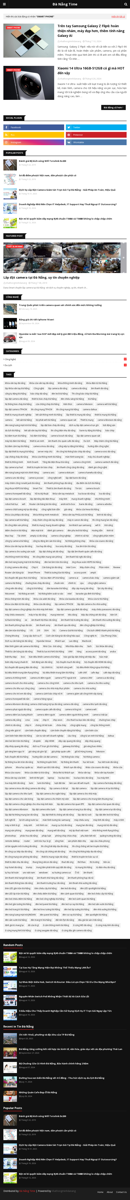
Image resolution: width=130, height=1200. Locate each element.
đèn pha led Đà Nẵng (78, 530)
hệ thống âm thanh (70, 762)
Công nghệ (65, 359)
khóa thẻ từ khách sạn (63, 772)
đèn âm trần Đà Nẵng (15, 630)
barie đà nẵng (85, 504)
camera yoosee (36, 477)
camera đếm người (46, 714)
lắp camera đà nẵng (57, 388)
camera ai (73, 577)
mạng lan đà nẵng (84, 825)
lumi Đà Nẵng (43, 783)
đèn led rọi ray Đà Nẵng (72, 904)
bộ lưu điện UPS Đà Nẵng (52, 577)
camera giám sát (111, 577)
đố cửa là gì (33, 925)
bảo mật (104, 656)
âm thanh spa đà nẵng (65, 625)
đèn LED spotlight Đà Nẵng (93, 888)
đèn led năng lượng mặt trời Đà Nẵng (22, 562)
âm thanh (87, 872)
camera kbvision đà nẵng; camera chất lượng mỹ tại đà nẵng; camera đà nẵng (42, 704)
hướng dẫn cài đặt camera (44, 756)
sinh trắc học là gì (42, 841)
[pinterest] (96, 135)
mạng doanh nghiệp (81, 498)
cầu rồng (72, 735)
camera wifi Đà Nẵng (107, 404)
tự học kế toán (12, 872)
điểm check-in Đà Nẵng (16, 530)
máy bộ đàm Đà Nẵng (15, 441)
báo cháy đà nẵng (38, 393)
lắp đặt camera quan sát (88, 435)
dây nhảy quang (92, 741)
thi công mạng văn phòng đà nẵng (21, 856)
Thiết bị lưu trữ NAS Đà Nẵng (50, 651)
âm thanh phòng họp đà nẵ (80, 877)
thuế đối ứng (67, 862)
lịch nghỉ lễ (10, 820)
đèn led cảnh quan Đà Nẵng (82, 898)
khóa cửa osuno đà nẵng (101, 541)
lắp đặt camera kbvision (16, 809)
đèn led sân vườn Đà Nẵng (100, 904)
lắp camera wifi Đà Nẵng (16, 520)
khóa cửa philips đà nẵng (17, 514)
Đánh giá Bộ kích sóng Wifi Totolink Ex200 (42, 160)
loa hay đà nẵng (43, 546)
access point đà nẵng (96, 651)
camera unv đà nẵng (14, 477)
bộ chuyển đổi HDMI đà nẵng (98, 662)
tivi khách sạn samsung (80, 525)
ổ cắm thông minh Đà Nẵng (56, 925)
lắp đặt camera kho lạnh (43, 809)
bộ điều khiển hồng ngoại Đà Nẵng (93, 667)
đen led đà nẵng (68, 888)
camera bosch (93, 488)
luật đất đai (60, 783)
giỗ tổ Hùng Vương (83, 751)
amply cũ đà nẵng (38, 535)
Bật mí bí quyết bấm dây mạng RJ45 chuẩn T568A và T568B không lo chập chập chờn (65, 218)
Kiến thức (67, 404)
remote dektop (12, 841)
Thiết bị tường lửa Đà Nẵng (57, 572)
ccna (27, 720)
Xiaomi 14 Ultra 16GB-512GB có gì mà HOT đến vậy (91, 70)
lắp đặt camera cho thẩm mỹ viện (53, 798)
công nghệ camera (97, 583)
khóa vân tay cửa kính (15, 777)
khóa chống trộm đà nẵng (17, 598)
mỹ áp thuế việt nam (78, 830)
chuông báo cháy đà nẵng (37, 583)
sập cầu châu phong (100, 841)
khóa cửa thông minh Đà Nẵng (46, 456)
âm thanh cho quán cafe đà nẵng (63, 441)
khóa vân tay (84, 772)
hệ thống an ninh (26, 593)
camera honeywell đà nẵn (17, 698)
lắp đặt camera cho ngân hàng (50, 793)
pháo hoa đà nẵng (29, 835)
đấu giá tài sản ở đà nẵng (90, 920)
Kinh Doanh (32, 462)
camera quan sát (68, 420)
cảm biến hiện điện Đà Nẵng (18, 735)
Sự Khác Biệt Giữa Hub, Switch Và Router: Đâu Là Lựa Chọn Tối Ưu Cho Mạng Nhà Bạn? (67, 982)
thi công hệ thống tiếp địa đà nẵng (85, 851)
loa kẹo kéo (64, 777)
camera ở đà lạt (100, 714)
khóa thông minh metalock (46, 514)
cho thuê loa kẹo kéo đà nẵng (81, 720)
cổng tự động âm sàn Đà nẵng (47, 541)
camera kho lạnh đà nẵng (95, 704)
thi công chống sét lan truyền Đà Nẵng (90, 846)
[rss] (33, 135)
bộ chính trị (47, 667)
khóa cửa (117, 767)
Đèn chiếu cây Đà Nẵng (46, 888)
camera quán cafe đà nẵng (48, 709)
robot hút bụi (11, 504)
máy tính (63, 498)
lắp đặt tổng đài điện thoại (42, 498)
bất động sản (109, 425)
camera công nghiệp (61, 535)
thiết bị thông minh (14, 462)
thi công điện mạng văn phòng (47, 556)
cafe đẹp (95, 672)
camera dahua (90, 409)
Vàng (79, 651)
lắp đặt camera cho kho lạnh (18, 793)
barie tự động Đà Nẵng (90, 430)
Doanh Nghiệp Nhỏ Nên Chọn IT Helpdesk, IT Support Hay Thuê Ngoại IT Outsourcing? (68, 204)
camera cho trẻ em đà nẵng (18, 693)
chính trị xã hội (82, 535)
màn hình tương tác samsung (56, 820)
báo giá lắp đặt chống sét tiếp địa (79, 656)
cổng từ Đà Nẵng (34, 588)
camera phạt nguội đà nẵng (18, 709)
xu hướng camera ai (61, 872)
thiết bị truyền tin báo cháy (39, 467)
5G (54, 630)
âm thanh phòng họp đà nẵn (18, 625)
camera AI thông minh (15, 677)
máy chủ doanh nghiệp (99, 456)
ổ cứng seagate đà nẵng (46, 930)
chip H (46, 720)
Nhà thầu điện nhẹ (74, 646)
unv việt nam (29, 872)
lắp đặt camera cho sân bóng (19, 798)
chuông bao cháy (107, 720)
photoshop (10, 835)
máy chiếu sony (81, 820)
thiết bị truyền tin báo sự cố (85, 856)
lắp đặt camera (79, 788)
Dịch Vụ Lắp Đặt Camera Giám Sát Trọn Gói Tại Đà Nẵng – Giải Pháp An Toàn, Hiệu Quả (67, 189)
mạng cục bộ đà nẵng (62, 825)
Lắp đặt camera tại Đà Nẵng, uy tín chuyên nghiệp (41, 277)
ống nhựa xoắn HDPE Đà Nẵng (86, 562)
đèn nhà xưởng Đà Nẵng (104, 909)
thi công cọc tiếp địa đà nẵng (18, 851)
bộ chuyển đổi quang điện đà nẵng (21, 667)
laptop (51, 777)
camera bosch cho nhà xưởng (19, 683)
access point (80, 572)
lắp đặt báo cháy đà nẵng (53, 425)
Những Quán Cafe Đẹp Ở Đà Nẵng (38, 1092)
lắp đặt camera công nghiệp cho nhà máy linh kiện (29, 609)
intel (70, 593)
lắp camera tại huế (14, 467)
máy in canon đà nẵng (77, 520)
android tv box (68, 504)
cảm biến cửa (91, 730)
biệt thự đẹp (11, 656)
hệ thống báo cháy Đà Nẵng (18, 404)
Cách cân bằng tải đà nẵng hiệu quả (63, 635)
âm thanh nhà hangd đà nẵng (19, 877)
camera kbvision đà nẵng (110, 420)
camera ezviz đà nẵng (105, 451)
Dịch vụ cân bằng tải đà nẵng (18, 641)
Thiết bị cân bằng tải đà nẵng (18, 651)
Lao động (73, 641)
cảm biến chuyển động (35, 730)
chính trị (72, 583)
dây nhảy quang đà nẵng (16, 746)
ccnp (36, 720)
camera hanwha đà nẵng (90, 472)
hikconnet (9, 593)
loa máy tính (103, 777)
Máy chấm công (87, 567)
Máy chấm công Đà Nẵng (106, 441)
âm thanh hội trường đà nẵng (74, 620)
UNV (70, 651)
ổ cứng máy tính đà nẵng (107, 925)
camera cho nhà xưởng (85, 688)
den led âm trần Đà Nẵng (17, 741)
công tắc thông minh (100, 725)
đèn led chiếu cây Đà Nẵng (100, 893)
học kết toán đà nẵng (108, 762)
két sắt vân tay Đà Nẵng (35, 430)
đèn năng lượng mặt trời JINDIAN (20, 914)
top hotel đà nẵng (13, 867)
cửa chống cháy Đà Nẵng (47, 404)
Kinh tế (110, 530)
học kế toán (88, 762)
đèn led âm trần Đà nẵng (56, 562)
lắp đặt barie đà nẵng (76, 477)
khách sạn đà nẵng (72, 767)
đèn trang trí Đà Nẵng (41, 920)
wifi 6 (97, 525)
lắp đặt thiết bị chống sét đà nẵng (58, 814)
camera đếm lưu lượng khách (19, 714)
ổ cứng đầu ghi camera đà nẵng (77, 930)
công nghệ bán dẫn (50, 509)
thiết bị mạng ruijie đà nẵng (55, 856)
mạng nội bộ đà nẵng (107, 825)
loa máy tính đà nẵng (15, 783)
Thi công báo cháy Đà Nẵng (85, 393)
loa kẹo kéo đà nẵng (83, 777)
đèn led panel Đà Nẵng (46, 904)
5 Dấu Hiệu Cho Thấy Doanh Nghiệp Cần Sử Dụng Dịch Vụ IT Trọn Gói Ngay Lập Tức (65, 1010)
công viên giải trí (13, 730)
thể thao (82, 862)
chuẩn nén (59, 583)
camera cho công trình (48, 683)
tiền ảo (106, 862)
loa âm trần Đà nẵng (86, 546)
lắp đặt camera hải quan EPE (70, 804)
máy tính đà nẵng (101, 820)
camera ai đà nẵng (105, 677)
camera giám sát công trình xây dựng (84, 693)
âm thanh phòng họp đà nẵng (58, 483)
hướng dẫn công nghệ (98, 446)
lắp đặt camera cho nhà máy (83, 793)
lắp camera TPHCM (64, 604)
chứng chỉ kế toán (43, 725)
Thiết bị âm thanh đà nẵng (58, 488)
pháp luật (46, 835)
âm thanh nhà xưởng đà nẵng (106, 620)
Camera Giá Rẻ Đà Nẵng (71, 630)
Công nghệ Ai (90, 635)
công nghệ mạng (78, 725)
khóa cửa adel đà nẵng (44, 598)
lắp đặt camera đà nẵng (16, 398)
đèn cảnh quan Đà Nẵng (72, 893)
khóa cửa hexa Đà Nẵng (87, 509)
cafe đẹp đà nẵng (111, 672)
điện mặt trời (37, 530)
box (23, 656)
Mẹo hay (9, 535)
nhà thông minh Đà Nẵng (17, 556)
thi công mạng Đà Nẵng (67, 409)
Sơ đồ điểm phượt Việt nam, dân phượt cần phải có (47, 175)
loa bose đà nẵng (86, 493)
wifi (23, 504)
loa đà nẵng (104, 493)
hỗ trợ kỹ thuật (41, 493)
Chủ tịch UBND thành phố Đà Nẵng (103, 630)
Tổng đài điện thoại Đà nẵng (55, 462)
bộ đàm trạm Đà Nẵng (15, 435)
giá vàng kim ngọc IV (14, 751)
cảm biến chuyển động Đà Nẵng (65, 730)
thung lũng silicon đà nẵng (45, 862)
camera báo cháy (90, 577)
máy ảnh (28, 825)
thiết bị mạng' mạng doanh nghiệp (48, 525)
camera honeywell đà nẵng (18, 493)
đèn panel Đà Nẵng (49, 914)
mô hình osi (41, 825)
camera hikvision (85, 404)
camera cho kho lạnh (73, 683)
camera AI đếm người (40, 677)
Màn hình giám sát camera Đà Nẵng (22, 646)
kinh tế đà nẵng (104, 514)
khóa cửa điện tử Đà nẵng (17, 604)
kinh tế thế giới (37, 777)
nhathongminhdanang (70, 41)
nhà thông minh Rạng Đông (105, 830)
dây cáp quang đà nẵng (69, 741)
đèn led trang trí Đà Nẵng (17, 909)
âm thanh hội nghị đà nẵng (78, 556)
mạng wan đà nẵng (34, 830)
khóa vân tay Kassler (104, 772)
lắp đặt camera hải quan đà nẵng (104, 804)
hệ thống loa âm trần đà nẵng (19, 762)
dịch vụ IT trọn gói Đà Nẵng (45, 746)
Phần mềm (104, 567)
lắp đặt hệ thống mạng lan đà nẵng (21, 814)
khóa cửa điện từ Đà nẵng (37, 772)
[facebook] (33, 127)
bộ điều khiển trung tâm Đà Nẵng (58, 672)
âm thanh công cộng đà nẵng (70, 467)
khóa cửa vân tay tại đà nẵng (18, 546)
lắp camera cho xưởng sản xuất (20, 551)
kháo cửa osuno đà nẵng (97, 767)
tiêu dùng (72, 614)
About (110, 1192)
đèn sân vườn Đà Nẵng (16, 920)
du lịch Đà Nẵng (12, 430)
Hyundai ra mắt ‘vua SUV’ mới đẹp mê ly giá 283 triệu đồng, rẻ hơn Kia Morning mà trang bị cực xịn (71, 335)
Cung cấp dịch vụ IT (32, 635)
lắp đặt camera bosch (15, 498)
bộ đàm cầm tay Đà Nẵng (17, 446)
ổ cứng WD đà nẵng (82, 925)
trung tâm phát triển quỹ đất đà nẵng (53, 867)
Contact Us (121, 1192)
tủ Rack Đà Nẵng (13, 620)
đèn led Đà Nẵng (60, 393)
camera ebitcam (66, 472)
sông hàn (59, 841)
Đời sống (108, 525)
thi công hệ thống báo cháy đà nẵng (73, 451)
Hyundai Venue (44, 641)
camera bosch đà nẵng (62, 435)
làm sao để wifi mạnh (79, 783)
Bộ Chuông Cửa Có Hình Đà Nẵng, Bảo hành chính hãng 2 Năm (53, 1063)
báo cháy (109, 430)
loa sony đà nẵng (64, 546)
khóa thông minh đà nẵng (70, 383)
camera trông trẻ (73, 709)
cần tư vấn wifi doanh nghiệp (49, 735)
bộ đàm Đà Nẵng (38, 435)
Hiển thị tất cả (118, 16)
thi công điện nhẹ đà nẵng (63, 430)
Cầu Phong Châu (109, 635)
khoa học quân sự (24, 767)
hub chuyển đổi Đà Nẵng (16, 756)
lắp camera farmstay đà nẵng (108, 783)
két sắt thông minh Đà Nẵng (49, 414)
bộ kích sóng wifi (64, 667)
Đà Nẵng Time (65, 4)
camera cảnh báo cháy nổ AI (49, 693)
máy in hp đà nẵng (37, 614)
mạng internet (57, 614)
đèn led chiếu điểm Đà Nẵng (18, 898)
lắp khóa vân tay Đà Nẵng (17, 388)
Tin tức (78, 488)
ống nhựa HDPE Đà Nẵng (17, 488)
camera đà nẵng (79, 388)
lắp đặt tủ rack (84, 814)
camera (8, 420)
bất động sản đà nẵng (42, 662)
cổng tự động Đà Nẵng (15, 393)
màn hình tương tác (74, 456)
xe (26, 620)
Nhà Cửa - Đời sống (52, 646)
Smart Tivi (37, 488)
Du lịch (65, 365)
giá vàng (68, 509)
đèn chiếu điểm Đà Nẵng (44, 893)
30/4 (46, 630)
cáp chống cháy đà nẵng (16, 456)
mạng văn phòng (13, 830)
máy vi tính (119, 820)
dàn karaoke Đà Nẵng (57, 588)
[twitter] (96, 127)
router (27, 841)
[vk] (96, 142)
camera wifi (90, 709)
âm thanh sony (43, 625)
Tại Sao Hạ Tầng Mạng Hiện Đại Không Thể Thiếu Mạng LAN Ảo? (55, 967)
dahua (111, 735)
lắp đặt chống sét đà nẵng (51, 551)
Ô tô (77, 872)
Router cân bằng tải (14, 572)
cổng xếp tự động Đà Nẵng (71, 446)
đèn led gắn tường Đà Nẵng (18, 904)
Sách (89, 646)
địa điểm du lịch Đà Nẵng (88, 483)
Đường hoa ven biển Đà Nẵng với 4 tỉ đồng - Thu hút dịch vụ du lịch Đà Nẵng (61, 1077)
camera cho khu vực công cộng (20, 688)
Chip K (35, 567)
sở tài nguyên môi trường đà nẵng (21, 846)
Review (116, 567)
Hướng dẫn (97, 530)
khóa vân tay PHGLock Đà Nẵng (78, 514)
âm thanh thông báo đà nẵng (19, 883)
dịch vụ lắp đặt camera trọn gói (84, 425)
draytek (37, 741)
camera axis (48, 472)
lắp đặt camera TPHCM (16, 409)
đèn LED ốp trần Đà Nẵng (17, 893)
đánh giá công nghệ (97, 467)
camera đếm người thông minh (73, 714)
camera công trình (82, 462)
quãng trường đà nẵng (110, 835)
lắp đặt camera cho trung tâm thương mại (93, 798)
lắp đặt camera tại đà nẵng (108, 809)
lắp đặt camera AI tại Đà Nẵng (105, 788)
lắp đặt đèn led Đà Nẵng (107, 814)
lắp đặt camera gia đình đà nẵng (72, 609)
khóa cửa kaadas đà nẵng (71, 598)
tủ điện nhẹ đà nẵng (105, 867)
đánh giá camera (55, 530)
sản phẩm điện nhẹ (77, 841)
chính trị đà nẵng (13, 725)
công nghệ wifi (54, 477)
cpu (82, 583)
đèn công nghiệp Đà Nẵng (92, 625)
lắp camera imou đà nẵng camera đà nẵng (25, 788)
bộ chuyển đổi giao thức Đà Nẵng (21, 577)
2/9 (38, 630)
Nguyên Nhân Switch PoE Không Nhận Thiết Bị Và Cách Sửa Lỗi (54, 996)
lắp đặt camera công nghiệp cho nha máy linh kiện (29, 804)
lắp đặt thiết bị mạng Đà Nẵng (19, 451)
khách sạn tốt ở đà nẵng (48, 767)
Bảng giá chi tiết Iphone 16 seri (36, 319)
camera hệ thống (13, 583)
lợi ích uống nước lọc (28, 820)
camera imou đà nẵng (43, 446)
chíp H (28, 725)
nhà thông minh (102, 498)
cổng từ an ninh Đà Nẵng (92, 735)
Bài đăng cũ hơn (113, 107)
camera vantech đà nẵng (106, 462)
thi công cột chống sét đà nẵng (50, 851)
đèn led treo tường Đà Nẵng (46, 909)
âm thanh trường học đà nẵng (51, 883)
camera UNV (86, 677)
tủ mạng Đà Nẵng (83, 867)
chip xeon (57, 720)
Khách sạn (60, 641)
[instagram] (33, 142)
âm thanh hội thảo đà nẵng (44, 620)
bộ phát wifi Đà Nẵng (46, 420)
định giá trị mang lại (14, 925)
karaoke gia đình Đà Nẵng (88, 593)
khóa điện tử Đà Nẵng (96, 383)
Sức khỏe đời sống (104, 646)
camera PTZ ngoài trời (65, 677)
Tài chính (21, 535)
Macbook (86, 641)
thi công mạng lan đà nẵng (104, 520)
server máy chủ (45, 451)
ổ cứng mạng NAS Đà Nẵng (18, 930)
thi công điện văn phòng (16, 525)
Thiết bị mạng (86, 420)
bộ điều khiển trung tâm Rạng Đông (22, 672)
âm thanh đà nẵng (99, 388)
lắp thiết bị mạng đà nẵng (78, 414)
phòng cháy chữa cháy (66, 835)
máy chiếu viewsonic (15, 614)
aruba (113, 651)
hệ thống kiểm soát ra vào (51, 593)
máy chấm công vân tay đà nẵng (48, 520)
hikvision (100, 751)
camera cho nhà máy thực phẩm (54, 688)
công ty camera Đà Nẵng (17, 541)
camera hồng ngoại (43, 698)
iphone (8, 767)
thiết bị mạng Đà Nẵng (105, 414)
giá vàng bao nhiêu (93, 746)
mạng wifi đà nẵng (56, 830)
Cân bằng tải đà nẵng (52, 567)
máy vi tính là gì (12, 825)
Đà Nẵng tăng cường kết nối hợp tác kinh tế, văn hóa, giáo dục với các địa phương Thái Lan (70, 1049)
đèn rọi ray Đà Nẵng (71, 914)
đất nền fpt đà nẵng (65, 920)
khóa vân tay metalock (63, 493)
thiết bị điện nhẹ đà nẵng (16, 862)
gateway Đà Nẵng (71, 746)
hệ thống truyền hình (47, 762)
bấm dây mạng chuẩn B (16, 662)
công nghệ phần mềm (103, 535)
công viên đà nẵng (13, 588)
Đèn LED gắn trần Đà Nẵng (17, 888)
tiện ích (113, 614)
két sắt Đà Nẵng (24, 420)
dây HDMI (49, 741)
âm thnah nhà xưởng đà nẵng (83, 883)
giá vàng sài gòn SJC (37, 751)
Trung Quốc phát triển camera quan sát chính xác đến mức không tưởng (60, 305)
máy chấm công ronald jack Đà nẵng (22, 483)
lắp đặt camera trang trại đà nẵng (75, 809)
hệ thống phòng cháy (75, 541)
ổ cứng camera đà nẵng (16, 567)
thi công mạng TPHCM (41, 409)
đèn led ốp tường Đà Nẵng (76, 909)
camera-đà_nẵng (13, 720)
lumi (31, 783)
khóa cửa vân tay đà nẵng (41, 383)
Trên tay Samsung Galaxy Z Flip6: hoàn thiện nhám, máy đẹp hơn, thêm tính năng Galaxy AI (91, 31)
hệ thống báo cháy (70, 756)
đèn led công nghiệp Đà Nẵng (50, 898)
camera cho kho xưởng (98, 683)
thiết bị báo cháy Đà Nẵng (44, 398)
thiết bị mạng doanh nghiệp (18, 414)
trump (29, 867)
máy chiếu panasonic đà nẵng (106, 609)
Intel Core (71, 567)
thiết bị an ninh (37, 441)
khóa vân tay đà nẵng (15, 383)
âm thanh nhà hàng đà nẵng (50, 877)
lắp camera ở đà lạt (59, 788)
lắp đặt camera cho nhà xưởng (91, 604)
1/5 (31, 630)
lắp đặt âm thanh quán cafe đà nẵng (85, 551)
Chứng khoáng (12, 635)
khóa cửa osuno (12, 772)
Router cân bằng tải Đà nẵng (43, 504)
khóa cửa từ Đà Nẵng (98, 598)
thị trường (94, 862)
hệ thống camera (91, 756)
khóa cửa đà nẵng (42, 604)
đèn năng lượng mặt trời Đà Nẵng (21, 425)
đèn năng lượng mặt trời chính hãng (22, 472)
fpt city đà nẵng (105, 588)
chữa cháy (61, 725)
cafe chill (82, 672)
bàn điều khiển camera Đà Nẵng (44, 656)
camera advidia (104, 504)
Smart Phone (34, 572)
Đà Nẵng (92, 398)
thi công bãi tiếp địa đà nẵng (54, 846)
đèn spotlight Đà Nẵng (96, 914)
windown (43, 872)
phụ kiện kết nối (88, 835)
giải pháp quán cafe (60, 751)
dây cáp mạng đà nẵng (82, 588)
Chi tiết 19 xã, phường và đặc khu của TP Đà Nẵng (46, 1034)
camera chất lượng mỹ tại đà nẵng (21, 509)
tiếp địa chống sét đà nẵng (93, 614)
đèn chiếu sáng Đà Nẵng (72, 398)
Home (100, 1192)
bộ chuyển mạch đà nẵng (68, 662)
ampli (93, 572)
